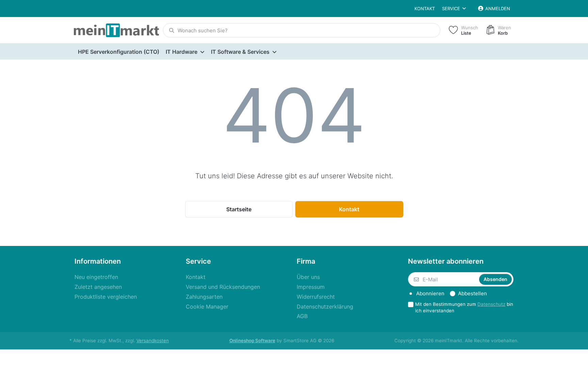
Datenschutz (491, 304)
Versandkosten (152, 340)
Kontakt (424, 8)
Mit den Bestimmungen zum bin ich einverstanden (464, 307)
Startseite (238, 209)
